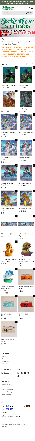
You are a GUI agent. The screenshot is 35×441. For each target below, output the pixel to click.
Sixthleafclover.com (7, 364)
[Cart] (28, 8)
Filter (6, 64)
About (3, 359)
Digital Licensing (6, 394)
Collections (9, 28)
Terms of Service (6, 384)
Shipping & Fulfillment (8, 389)
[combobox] (17, 13)
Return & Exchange (7, 392)
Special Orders (6, 361)
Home (3, 28)
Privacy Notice (6, 387)
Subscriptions (6, 397)
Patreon (15, 44)
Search (4, 356)
